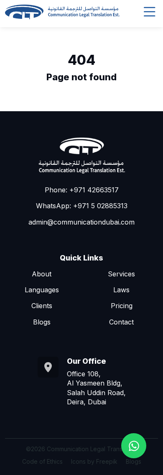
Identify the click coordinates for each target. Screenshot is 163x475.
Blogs (42, 322)
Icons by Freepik (94, 461)
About (41, 274)
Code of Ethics (42, 461)
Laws (121, 290)
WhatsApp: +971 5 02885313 (81, 206)
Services (121, 274)
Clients (41, 305)
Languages (42, 290)
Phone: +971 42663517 (82, 190)
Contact (121, 322)
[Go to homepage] (62, 12)
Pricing (121, 305)
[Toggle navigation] (149, 11)
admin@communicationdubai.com (81, 222)
